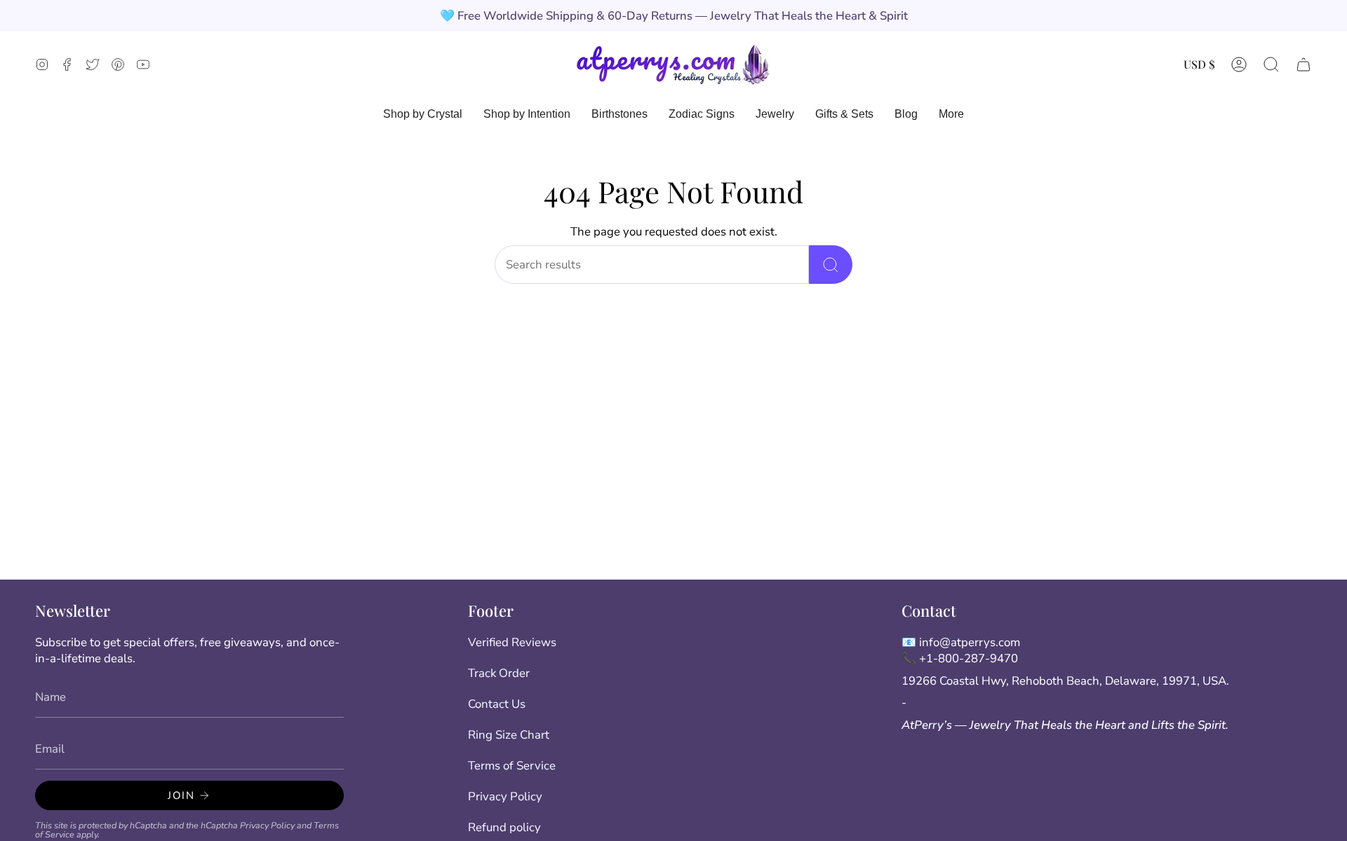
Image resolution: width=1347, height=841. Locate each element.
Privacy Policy (267, 825)
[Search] (830, 264)
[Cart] (1303, 64)
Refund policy (504, 827)
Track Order (499, 673)
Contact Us (496, 704)
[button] (1271, 64)
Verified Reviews (512, 642)
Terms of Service (512, 766)
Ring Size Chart (508, 735)
